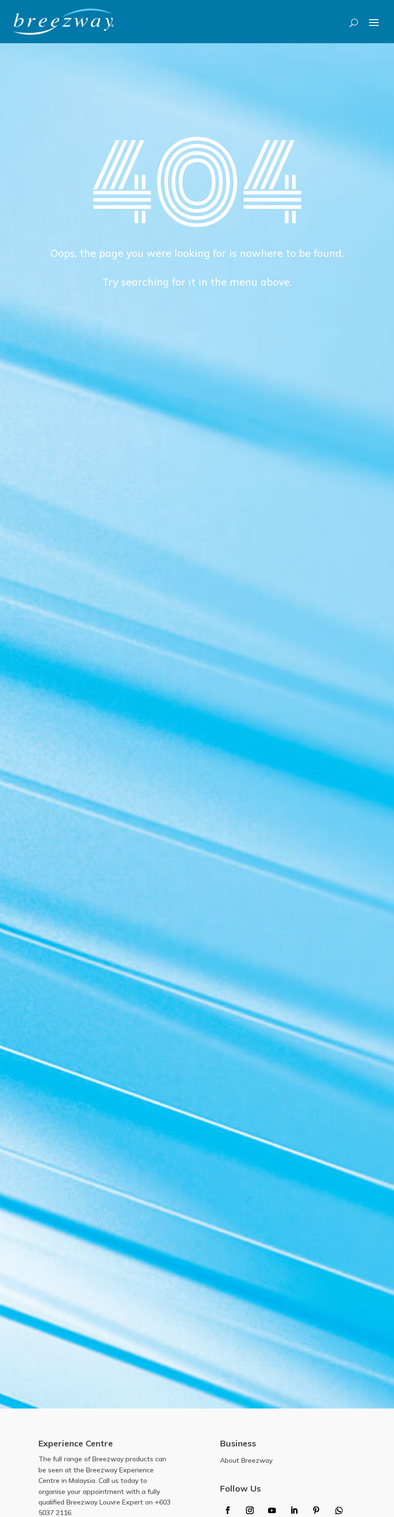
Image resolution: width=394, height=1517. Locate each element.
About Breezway (246, 1460)
